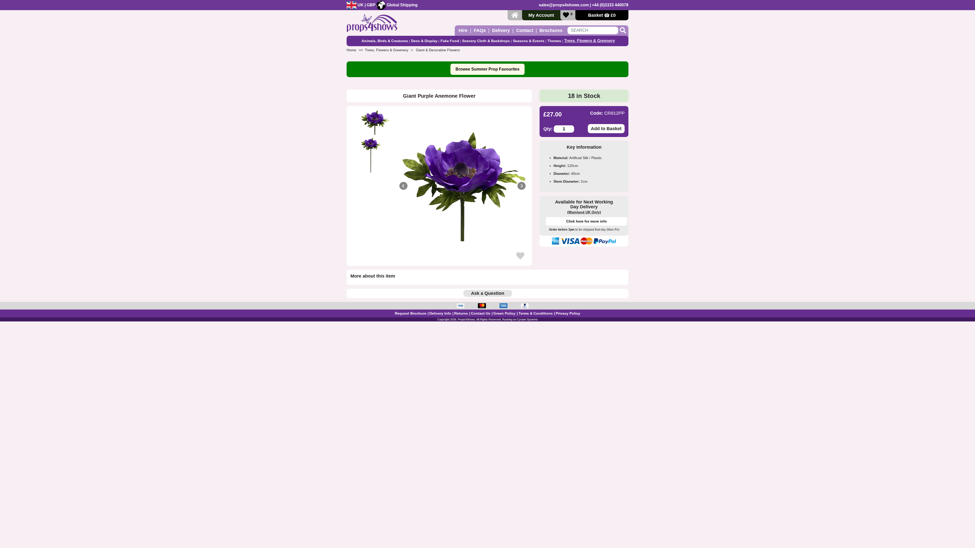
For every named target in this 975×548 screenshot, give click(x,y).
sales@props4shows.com (564, 5)
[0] (566, 15)
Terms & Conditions (535, 313)
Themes (554, 41)
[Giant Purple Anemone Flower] (462, 186)
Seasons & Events (528, 41)
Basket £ (602, 15)
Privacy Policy (568, 313)
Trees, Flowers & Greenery (589, 41)
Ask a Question (487, 293)
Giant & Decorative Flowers (438, 50)
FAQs (480, 30)
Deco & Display (424, 41)
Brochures (551, 30)
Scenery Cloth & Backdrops (486, 41)
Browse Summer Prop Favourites (487, 69)
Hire (463, 30)
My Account (541, 15)
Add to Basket (606, 128)
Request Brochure (410, 313)
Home (351, 50)
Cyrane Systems (527, 319)
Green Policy (504, 313)
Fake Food (450, 41)
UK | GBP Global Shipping (387, 5)
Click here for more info (586, 221)
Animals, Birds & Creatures (385, 41)
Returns (461, 313)
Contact (524, 30)
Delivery (501, 30)
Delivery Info (440, 313)
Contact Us (480, 313)
